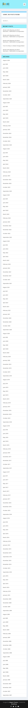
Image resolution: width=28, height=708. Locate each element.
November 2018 (7, 414)
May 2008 (5, 668)
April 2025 (5, 118)
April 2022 (5, 256)
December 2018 (7, 410)
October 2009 (6, 606)
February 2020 (7, 356)
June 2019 (5, 387)
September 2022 (7, 237)
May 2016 (5, 529)
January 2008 (6, 679)
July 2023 (5, 199)
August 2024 (6, 149)
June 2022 (5, 249)
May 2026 (5, 72)
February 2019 (7, 402)
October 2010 (6, 568)
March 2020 (6, 352)
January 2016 (6, 545)
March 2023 (6, 214)
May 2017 (5, 483)
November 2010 (7, 564)
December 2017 (7, 456)
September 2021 (7, 283)
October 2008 (6, 649)
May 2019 (5, 391)
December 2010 (7, 560)
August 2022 (6, 241)
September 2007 (7, 695)
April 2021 (5, 302)
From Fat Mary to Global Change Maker (13, 46)
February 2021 (7, 310)
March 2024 (6, 168)
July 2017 (5, 476)
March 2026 (6, 79)
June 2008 (5, 664)
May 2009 (5, 626)
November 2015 (7, 553)
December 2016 (7, 503)
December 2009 (7, 599)
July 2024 (5, 152)
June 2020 (5, 341)
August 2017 (6, 472)
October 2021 (6, 279)
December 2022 (7, 225)
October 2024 (6, 141)
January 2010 (6, 595)
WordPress (14, 704)
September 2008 (7, 653)
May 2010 (5, 579)
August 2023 (6, 195)
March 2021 (6, 306)
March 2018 (6, 445)
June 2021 (5, 295)
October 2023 (6, 187)
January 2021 (6, 314)
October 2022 (6, 233)
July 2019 (5, 383)
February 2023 (7, 218)
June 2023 (5, 202)
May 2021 (5, 299)
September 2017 (7, 468)
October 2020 (6, 326)
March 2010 (6, 587)
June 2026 (5, 68)
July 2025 (5, 106)
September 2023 (7, 191)
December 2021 (7, 272)
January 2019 (6, 406)
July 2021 (5, 291)
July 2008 (5, 660)
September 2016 (7, 514)
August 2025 (6, 102)
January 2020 (6, 360)
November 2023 (7, 183)
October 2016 (6, 510)
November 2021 (7, 276)
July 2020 (5, 337)
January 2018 (6, 452)
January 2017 (6, 499)
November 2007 (7, 687)
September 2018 (7, 422)
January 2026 (6, 87)
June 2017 (5, 479)
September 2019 (7, 376)
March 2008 (6, 676)
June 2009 (5, 622)
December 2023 (7, 179)
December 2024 (7, 133)
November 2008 (7, 645)
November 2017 (7, 460)
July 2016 (5, 522)
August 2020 (6, 333)
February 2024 (7, 172)
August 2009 (6, 614)
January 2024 (6, 175)
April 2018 (5, 441)
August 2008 (6, 656)
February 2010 (7, 591)
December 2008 (7, 641)
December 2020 (7, 318)
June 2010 (5, 576)
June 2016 (5, 526)
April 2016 (5, 533)
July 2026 (5, 64)
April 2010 (5, 583)
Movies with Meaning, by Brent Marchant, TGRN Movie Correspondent (13, 30)
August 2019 (6, 379)
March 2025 (6, 122)
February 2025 (7, 125)
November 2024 (7, 137)
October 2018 (6, 418)
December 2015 (7, 549)
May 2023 (5, 206)
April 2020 (5, 349)
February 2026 (7, 83)
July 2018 (5, 429)
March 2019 (6, 399)
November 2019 (7, 368)
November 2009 (7, 603)
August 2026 (6, 60)
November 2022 (7, 229)
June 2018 (5, 433)
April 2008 (5, 672)
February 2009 (7, 633)
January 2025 (6, 129)
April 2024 (5, 164)
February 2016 (7, 541)
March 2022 (6, 260)
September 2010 (7, 572)
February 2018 (7, 449)
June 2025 (5, 110)
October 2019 (6, 372)
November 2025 (7, 91)
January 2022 (6, 268)
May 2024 (5, 160)
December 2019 (7, 364)
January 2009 (6, 637)
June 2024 (5, 156)
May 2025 (5, 114)
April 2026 (5, 75)
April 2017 (5, 487)
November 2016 (7, 506)
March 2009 (6, 630)
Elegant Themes (13, 702)
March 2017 (6, 491)
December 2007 (7, 683)
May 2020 (5, 345)
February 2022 (7, 264)
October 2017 (6, 464)
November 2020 (7, 322)
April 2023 (5, 210)
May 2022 (5, 252)
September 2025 (7, 99)
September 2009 (7, 610)
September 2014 (7, 556)
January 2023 (6, 222)
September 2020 (7, 329)
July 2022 (5, 245)
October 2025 (6, 95)
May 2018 (5, 437)
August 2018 (6, 426)
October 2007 (6, 691)
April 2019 (5, 395)
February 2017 (7, 495)
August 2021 (6, 287)
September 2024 (7, 145)
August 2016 (6, 518)
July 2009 (5, 618)
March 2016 (6, 537)
